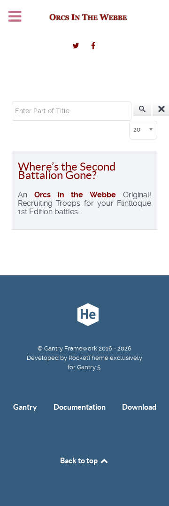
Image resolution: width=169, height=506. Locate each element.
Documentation (80, 407)
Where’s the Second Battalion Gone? (66, 170)
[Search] (142, 109)
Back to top (79, 460)
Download (139, 407)
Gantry (25, 407)
